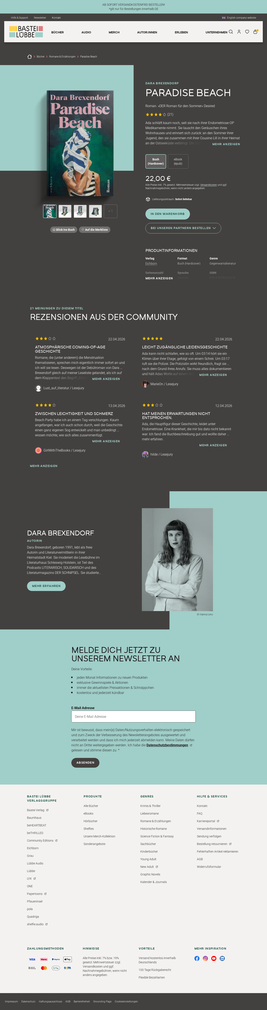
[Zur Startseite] (29, 56)
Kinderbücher (149, 851)
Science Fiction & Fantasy (157, 836)
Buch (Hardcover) (156, 161)
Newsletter (40, 17)
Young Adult (148, 859)
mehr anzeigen (226, 144)
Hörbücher (91, 821)
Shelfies (89, 828)
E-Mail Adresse (83, 708)
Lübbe (31, 871)
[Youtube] (213, 958)
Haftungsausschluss (50, 1001)
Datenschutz (28, 1001)
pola (30, 909)
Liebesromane (149, 813)
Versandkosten (208, 184)
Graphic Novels (150, 874)
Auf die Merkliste (95, 230)
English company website (241, 17)
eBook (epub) (178, 161)
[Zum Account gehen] (239, 31)
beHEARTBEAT (36, 825)
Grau (30, 855)
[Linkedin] (222, 958)
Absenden (85, 762)
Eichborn (151, 263)
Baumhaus (34, 817)
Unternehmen (216, 32)
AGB (200, 859)
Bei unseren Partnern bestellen (181, 228)
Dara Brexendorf (162, 83)
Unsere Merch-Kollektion (99, 836)
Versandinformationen (211, 828)
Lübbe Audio (35, 863)
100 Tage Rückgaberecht (155, 970)
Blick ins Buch (65, 229)
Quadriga (33, 916)
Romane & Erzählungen (62, 56)
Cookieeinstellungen (126, 1001)
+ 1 (110, 211)
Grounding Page (102, 1001)
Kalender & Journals (153, 882)
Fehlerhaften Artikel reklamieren (217, 851)
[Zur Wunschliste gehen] (247, 31)
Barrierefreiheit (82, 1001)
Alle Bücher (91, 806)
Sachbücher (148, 844)
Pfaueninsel (34, 901)
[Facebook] (196, 958)
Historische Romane (153, 828)
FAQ (199, 813)
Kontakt (56, 17)
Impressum (11, 1001)
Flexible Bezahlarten (152, 977)
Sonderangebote (94, 844)
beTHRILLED (35, 833)
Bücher (41, 56)
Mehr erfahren (46, 586)
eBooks (88, 813)
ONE (30, 886)
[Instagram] (205, 958)
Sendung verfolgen (209, 836)
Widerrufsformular (209, 866)
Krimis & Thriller (150, 806)
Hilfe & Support (19, 17)
